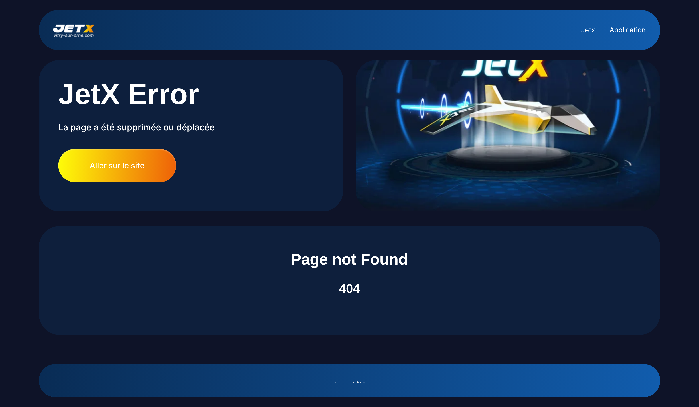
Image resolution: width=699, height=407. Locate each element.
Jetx (588, 30)
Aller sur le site (117, 165)
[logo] (73, 30)
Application (628, 30)
